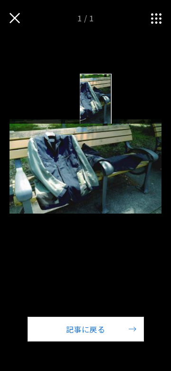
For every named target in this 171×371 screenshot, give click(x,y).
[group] (95, 99)
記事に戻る (85, 329)
